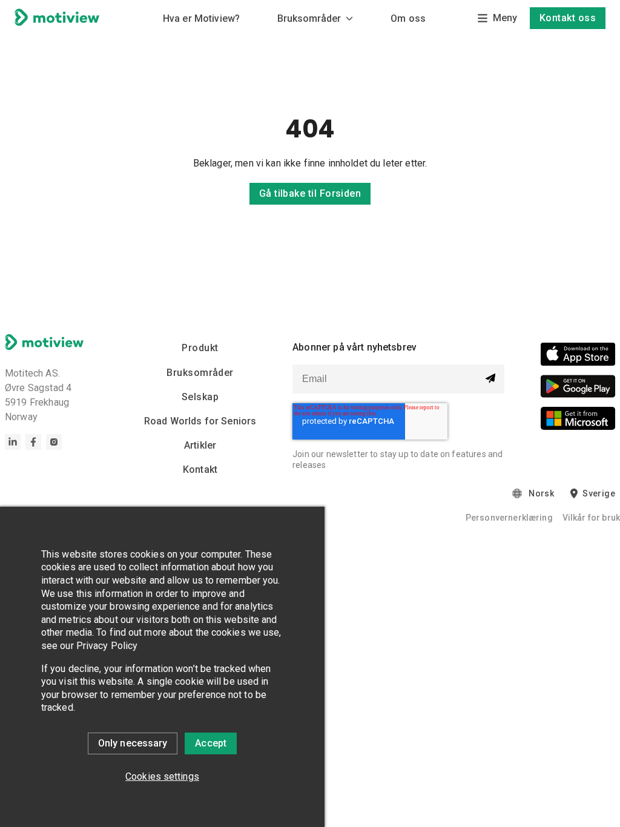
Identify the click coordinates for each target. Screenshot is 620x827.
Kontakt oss (567, 18)
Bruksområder (309, 18)
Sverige (598, 493)
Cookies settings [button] (162, 776)
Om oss (408, 18)
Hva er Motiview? (201, 18)
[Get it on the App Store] (578, 356)
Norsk (541, 493)
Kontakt (200, 469)
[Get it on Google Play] (578, 388)
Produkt (200, 348)
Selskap (200, 397)
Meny (505, 18)
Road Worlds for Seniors (200, 421)
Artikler (200, 445)
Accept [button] (210, 743)
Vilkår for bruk (591, 517)
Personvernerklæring (509, 517)
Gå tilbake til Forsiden (310, 193)
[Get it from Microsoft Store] (578, 420)
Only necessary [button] (132, 743)
